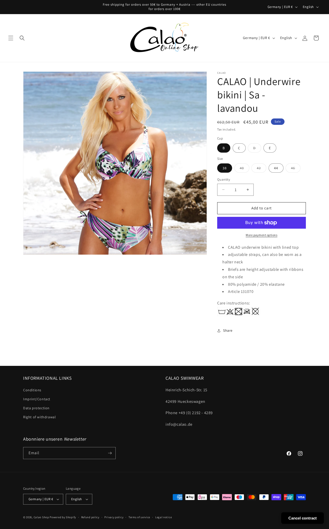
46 (295, 169)
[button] (10, 38)
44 (276, 168)
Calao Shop (41, 517)
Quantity (223, 179)
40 (244, 169)
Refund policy (90, 517)
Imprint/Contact (36, 399)
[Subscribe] (109, 453)
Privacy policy (113, 517)
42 (261, 169)
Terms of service (139, 517)
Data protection (36, 408)
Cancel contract (302, 518)
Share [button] (228, 330)
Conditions (32, 390)
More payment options (261, 235)
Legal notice (163, 517)
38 (225, 168)
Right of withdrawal (39, 417)
